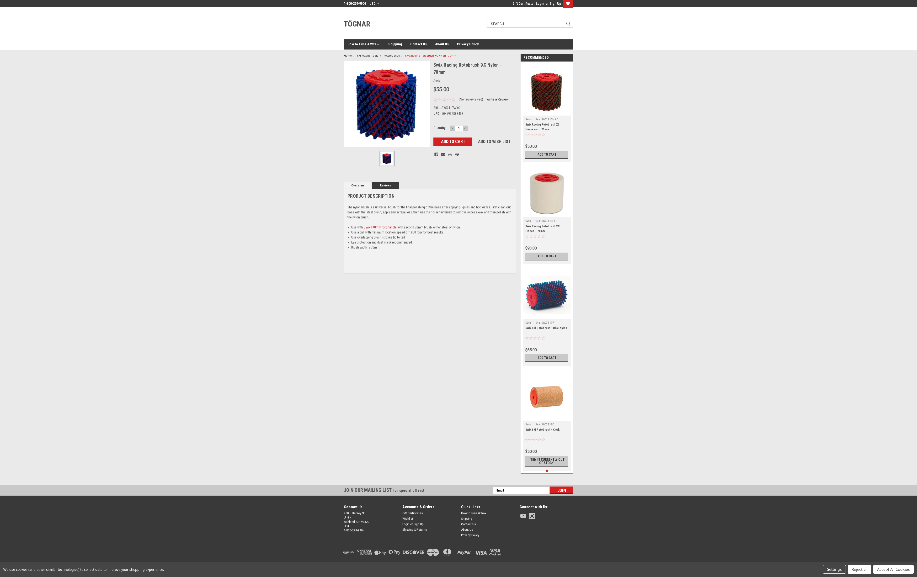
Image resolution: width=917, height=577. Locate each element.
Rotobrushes (392, 55)
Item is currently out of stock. (547, 461)
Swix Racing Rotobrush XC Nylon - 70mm (430, 55)
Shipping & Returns (414, 529)
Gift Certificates (412, 513)
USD (372, 3)
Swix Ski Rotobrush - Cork (542, 429)
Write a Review (497, 99)
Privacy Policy (468, 44)
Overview (357, 185)
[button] (546, 552)
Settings (834, 569)
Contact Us (418, 44)
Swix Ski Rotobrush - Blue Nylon (546, 328)
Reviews (385, 185)
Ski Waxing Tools (367, 55)
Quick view (547, 315)
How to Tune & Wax (362, 44)
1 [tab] (547, 471)
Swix (528, 119)
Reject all (860, 569)
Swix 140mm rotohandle (380, 227)
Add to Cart (547, 154)
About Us (442, 44)
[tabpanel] (547, 113)
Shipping (395, 44)
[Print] (450, 154)
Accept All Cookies (893, 569)
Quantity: (439, 128)
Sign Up (555, 3)
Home (348, 55)
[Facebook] (436, 154)
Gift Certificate (522, 3)
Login (540, 3)
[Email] (443, 154)
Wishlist (407, 518)
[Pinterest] (457, 154)
